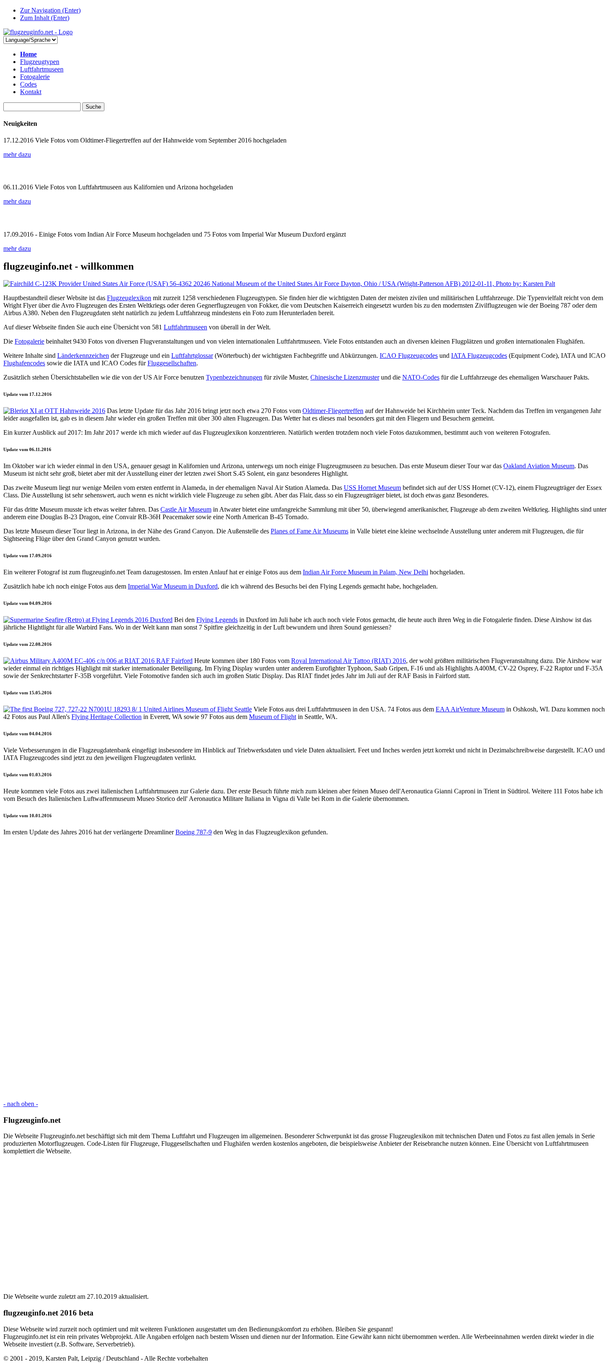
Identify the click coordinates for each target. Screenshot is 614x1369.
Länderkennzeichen (83, 355)
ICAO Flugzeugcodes (409, 355)
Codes (28, 84)
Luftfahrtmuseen (41, 69)
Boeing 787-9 (193, 832)
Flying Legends (217, 619)
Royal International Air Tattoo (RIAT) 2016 (348, 660)
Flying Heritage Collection (106, 716)
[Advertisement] (254, 968)
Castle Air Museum (185, 509)
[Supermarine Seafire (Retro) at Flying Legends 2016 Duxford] (88, 619)
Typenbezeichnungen (234, 377)
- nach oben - (20, 1103)
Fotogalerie (35, 76)
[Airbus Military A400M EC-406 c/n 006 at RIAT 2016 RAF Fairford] (98, 660)
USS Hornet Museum (372, 487)
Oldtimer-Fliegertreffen (332, 410)
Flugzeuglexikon (129, 297)
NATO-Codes (420, 377)
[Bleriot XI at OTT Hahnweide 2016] (54, 410)
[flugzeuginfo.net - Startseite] (38, 32)
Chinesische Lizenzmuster (344, 377)
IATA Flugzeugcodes (479, 355)
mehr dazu (17, 154)
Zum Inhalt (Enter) (44, 17)
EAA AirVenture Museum (470, 709)
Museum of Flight (272, 716)
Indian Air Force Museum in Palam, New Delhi (365, 572)
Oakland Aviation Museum (538, 465)
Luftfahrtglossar (192, 355)
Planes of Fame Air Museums (309, 531)
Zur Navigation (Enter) (50, 10)
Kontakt (30, 91)
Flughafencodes (24, 363)
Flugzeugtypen (39, 61)
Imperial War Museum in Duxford (173, 586)
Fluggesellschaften (171, 363)
